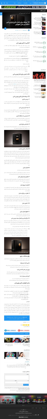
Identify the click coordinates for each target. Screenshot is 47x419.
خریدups (15, 84)
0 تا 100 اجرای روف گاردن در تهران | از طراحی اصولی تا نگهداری (37, 89)
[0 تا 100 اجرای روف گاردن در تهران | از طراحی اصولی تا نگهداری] (43, 89)
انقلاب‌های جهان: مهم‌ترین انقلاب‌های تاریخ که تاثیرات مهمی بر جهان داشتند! (40, 80)
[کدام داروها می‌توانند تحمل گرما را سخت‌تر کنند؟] (23, 355)
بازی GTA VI (43, 0)
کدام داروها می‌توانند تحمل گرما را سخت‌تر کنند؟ (23, 358)
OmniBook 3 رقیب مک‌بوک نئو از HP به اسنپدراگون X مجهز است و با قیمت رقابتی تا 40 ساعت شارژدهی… (17, 334)
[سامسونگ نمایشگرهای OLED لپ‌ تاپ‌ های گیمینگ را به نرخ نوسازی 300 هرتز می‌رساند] (44, 33)
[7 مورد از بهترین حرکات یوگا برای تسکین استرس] (43, 93)
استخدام (33, 408)
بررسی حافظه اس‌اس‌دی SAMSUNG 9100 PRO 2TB (37, 47)
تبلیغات (36, 408)
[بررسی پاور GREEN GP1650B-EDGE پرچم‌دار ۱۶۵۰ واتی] (44, 28)
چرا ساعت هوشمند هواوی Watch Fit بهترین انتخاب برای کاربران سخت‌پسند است (26, 345)
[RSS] (27, 417)
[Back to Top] (23, 410)
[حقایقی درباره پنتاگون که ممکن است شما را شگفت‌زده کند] (43, 86)
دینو (17, 0)
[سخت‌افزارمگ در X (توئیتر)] (20, 417)
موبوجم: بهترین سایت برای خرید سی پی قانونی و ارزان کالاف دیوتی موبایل (9, 344)
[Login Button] (1, 3)
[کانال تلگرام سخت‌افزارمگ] (24, 417)
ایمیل (15, 380)
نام (28, 380)
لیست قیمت (19, 3)
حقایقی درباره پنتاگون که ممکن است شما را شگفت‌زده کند (37, 86)
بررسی (31, 3)
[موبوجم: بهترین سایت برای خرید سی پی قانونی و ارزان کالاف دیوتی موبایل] (8, 340)
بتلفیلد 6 (20, 0)
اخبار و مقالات (36, 3)
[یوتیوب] (24, 330)
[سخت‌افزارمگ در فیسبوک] (22, 417)
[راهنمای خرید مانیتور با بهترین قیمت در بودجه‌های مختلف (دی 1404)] (39, 400)
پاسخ (25, 368)
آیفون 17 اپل (24, 0)
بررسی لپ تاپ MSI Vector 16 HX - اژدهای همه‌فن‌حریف (37, 61)
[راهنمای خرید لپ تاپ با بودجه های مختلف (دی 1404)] (23, 400)
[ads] (23, 7)
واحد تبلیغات (24, 30)
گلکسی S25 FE (38, 0)
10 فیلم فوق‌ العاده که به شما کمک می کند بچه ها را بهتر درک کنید (10, 358)
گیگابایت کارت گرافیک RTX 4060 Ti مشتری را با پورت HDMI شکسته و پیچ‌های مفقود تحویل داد (37, 24)
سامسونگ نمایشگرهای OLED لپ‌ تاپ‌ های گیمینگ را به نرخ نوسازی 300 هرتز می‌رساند (37, 32)
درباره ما (40, 408)
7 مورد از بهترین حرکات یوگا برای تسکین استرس (37, 93)
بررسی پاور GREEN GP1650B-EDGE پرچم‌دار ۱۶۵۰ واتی (37, 28)
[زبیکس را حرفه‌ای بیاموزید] (17, 340)
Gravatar (21, 391)
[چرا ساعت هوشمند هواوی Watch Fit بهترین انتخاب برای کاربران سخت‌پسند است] (25, 340)
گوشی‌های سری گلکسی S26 (31, 0)
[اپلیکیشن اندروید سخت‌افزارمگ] (26, 417)
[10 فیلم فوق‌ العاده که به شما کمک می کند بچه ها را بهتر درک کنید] (10, 355)
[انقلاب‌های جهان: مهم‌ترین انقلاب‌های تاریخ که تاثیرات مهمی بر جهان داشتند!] (39, 75)
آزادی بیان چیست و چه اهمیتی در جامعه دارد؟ (38, 97)
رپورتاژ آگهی (24, 322)
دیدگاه (26, 361)
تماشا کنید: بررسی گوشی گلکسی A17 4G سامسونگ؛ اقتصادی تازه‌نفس (37, 57)
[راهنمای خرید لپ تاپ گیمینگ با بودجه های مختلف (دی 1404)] (8, 400)
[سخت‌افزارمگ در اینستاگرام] (23, 417)
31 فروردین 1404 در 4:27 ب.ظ (20, 364)
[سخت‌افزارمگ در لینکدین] (19, 417)
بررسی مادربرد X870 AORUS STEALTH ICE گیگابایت (38, 52)
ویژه (14, 3)
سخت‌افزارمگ (44, 408)
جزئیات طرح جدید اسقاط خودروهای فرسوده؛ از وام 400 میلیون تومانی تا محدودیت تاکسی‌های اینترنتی (37, 19)
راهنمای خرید (25, 3)
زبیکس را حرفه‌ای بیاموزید (17, 343)
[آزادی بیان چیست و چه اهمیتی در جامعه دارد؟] (43, 97)
